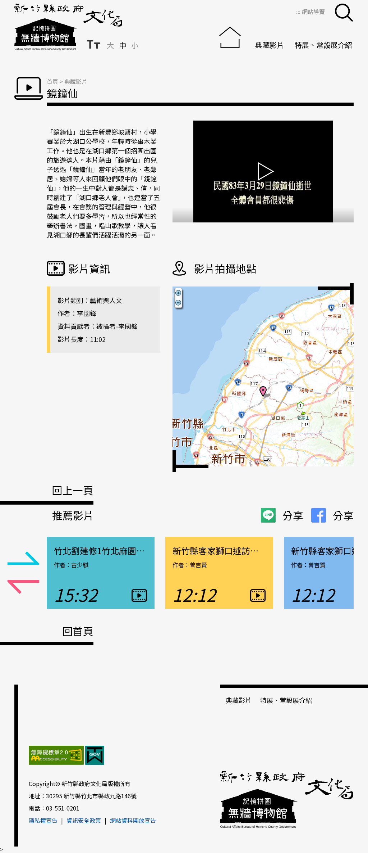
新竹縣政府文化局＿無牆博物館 (68, 27)
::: (299, 11)
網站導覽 (313, 11)
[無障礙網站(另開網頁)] (56, 756)
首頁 (52, 81)
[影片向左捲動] (23, 558)
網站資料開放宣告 (133, 820)
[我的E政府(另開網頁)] (94, 756)
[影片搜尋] (344, 13)
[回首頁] (231, 36)
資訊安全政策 (83, 820)
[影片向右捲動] (23, 587)
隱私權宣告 (43, 820)
